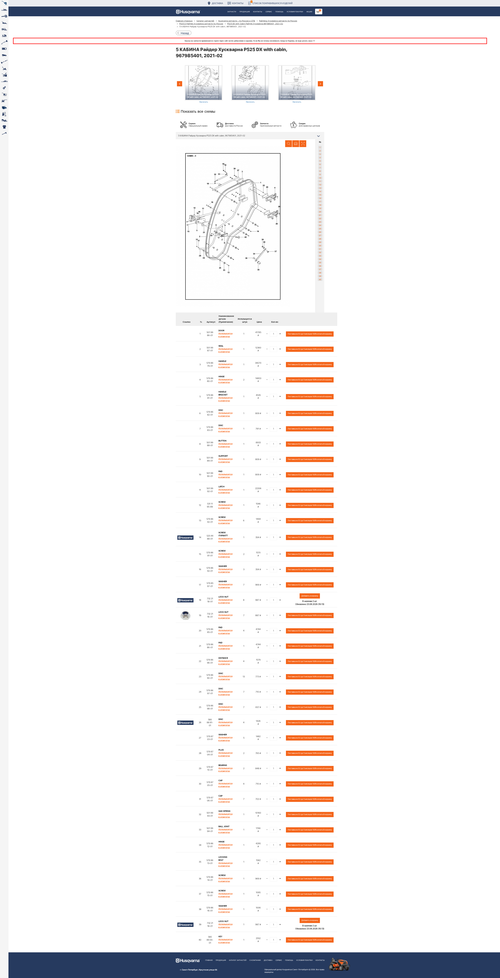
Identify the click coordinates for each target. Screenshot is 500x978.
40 (320, 279)
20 (320, 211)
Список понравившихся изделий (272, 3)
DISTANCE (223, 658)
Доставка (217, 3)
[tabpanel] (203, 84)
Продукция (244, 12)
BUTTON (222, 440)
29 (320, 242)
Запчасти (231, 12)
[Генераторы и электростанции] (4, 94)
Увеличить (203, 101)
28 (320, 238)
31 (320, 249)
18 (320, 205)
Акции (309, 12)
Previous (179, 83)
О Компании (255, 960)
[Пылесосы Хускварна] (4, 114)
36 (320, 266)
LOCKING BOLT (222, 859)
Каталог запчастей (205, 21)
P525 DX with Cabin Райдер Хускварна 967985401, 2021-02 (255, 24)
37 (320, 269)
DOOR (221, 330)
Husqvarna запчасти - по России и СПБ (236, 21)
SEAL (220, 346)
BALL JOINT (223, 826)
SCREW (222, 502)
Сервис (268, 12)
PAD (220, 471)
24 (320, 225)
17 (320, 201)
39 (320, 276)
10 (320, 178)
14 (320, 191)
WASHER (222, 566)
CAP (220, 780)
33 (320, 255)
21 (320, 215)
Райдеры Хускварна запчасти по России (278, 21)
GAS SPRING (224, 811)
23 (320, 222)
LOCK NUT (223, 596)
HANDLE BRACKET (222, 393)
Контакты (237, 3)
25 (320, 228)
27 (320, 235)
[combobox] (250, 135)
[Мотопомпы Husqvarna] (4, 107)
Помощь (279, 12)
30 (320, 245)
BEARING (222, 765)
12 (320, 184)
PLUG (221, 749)
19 (320, 208)
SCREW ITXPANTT (223, 534)
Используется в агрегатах (225, 335)
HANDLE (222, 361)
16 (320, 198)
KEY (220, 936)
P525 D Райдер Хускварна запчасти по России (201, 24)
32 (320, 252)
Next (320, 83)
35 (320, 262)
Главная (209, 960)
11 (320, 181)
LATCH (221, 486)
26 (320, 232)
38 (320, 272)
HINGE (221, 376)
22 (320, 218)
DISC (220, 410)
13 (320, 188)
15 (320, 194)
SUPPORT (223, 456)
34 (320, 259)
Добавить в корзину (309, 596)
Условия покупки (295, 12)
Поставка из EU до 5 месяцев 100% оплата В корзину (310, 334)
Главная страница (184, 21)
